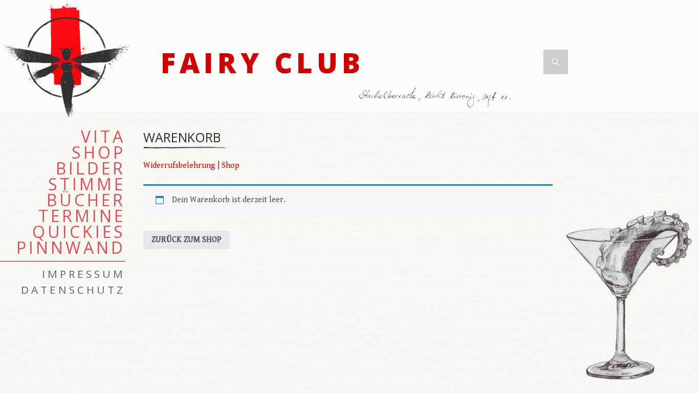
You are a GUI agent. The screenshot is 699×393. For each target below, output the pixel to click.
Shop (230, 165)
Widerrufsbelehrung (179, 165)
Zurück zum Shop (186, 240)
